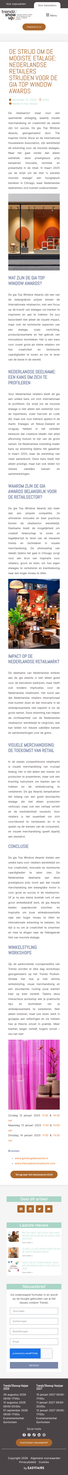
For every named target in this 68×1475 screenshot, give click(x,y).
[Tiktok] (34, 1434)
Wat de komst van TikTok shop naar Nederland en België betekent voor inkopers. (41, 1235)
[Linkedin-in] (39, 1434)
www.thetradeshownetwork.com (35, 1163)
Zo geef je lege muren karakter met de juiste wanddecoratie (41, 1250)
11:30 (45, 1115)
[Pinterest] (44, 1434)
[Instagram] (29, 1434)
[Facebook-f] (24, 1434)
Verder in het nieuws (25, 103)
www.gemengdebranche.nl (31, 1158)
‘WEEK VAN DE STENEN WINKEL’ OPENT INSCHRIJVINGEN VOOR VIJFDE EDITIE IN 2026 (40, 1265)
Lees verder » (27, 1242)
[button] (51, 15)
